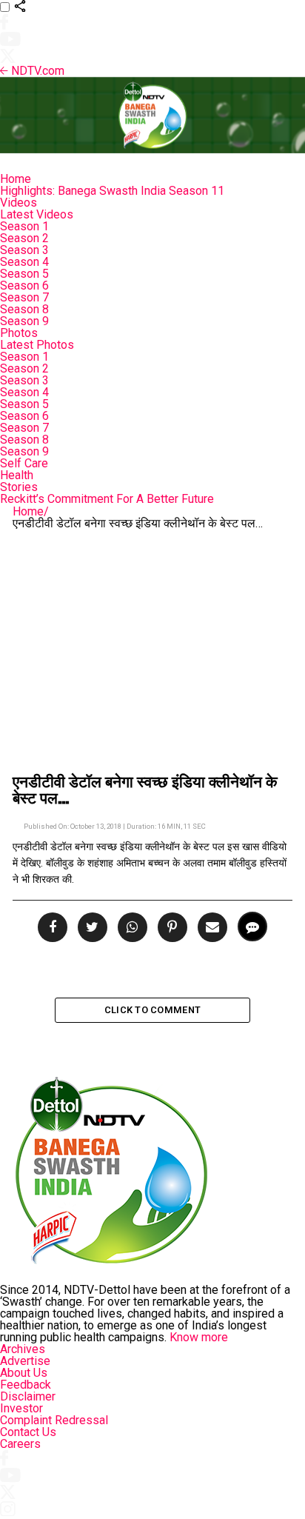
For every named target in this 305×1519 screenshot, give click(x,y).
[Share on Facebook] (54, 928)
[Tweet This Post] (90, 928)
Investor (21, 1408)
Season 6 (24, 285)
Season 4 (24, 262)
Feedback (25, 1385)
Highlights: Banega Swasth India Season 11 (112, 191)
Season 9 (24, 321)
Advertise (25, 1361)
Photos (19, 333)
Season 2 (24, 238)
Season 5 (24, 274)
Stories (19, 487)
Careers (20, 1444)
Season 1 (24, 226)
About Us (23, 1373)
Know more (199, 1337)
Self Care (24, 463)
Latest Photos (37, 345)
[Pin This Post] (170, 928)
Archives (22, 1349)
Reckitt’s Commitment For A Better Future (107, 499)
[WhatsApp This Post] (130, 928)
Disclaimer (28, 1396)
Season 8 (24, 309)
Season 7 (24, 297)
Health (16, 475)
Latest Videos (36, 214)
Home (15, 179)
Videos (18, 203)
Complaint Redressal (54, 1420)
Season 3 (24, 250)
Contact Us (28, 1432)
